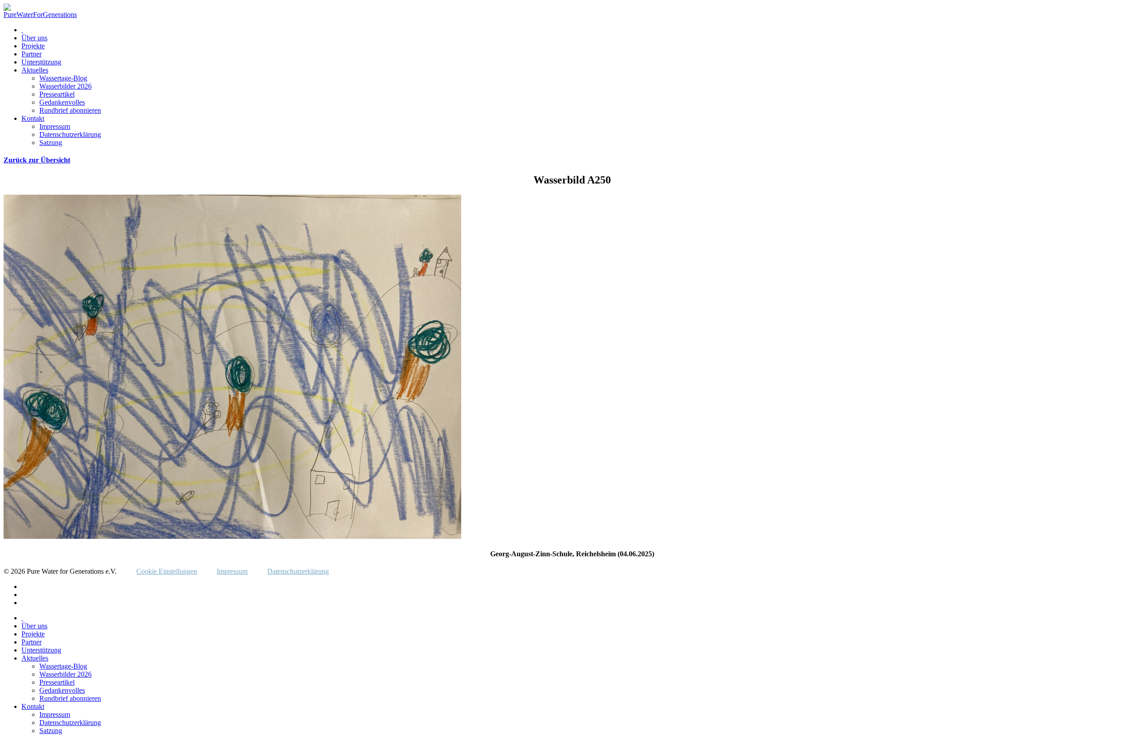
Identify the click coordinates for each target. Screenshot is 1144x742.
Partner (31, 54)
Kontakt (32, 118)
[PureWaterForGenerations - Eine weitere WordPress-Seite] (40, 14)
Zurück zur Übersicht (37, 160)
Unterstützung (41, 62)
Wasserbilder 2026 (65, 86)
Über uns (34, 38)
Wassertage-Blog (63, 78)
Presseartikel (57, 94)
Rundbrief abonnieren (70, 110)
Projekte (33, 46)
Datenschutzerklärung (70, 134)
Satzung (50, 142)
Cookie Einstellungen (166, 571)
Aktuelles (34, 70)
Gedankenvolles (62, 102)
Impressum (54, 126)
